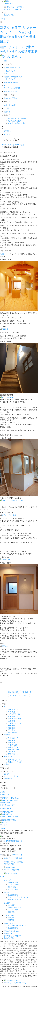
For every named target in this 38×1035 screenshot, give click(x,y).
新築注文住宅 (13, 895)
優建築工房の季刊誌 (11, 931)
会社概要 (11, 905)
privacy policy (21, 983)
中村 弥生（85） (14, 752)
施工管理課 (8, 778)
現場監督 (7, 735)
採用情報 (11, 912)
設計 (5, 706)
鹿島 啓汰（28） (14, 754)
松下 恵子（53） (14, 725)
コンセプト (8, 880)
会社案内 (7, 903)
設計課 (6, 774)
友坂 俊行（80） (14, 716)
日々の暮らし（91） (15, 760)
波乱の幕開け (13, 692)
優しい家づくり (13, 887)
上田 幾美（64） (14, 721)
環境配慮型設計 (13, 882)
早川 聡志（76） (14, 738)
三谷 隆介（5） (13, 730)
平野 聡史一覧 (26, 692)
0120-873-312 (17, 841)
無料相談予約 (9, 938)
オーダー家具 (13, 889)
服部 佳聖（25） (14, 728)
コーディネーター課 (11, 776)
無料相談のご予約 (14, 121)
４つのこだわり (13, 885)
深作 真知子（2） (14, 732)
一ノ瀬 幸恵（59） (15, 723)
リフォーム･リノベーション (18, 897)
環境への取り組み (14, 907)
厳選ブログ (8, 756)
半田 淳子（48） (14, 747)
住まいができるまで (11, 923)
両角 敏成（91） (14, 740)
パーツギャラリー (14, 899)
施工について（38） (15, 762)
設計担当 (11, 918)
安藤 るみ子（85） (15, 719)
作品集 (6, 892)
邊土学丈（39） (14, 749)
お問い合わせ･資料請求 (12, 936)
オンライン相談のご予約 (17, 123)
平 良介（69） (13, 745)
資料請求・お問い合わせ (17, 118)
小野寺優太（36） (14, 714)
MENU (2, 877)
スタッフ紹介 (13, 910)
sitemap (15, 980)
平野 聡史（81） (14, 712)
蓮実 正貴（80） (14, 709)
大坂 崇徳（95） (14, 743)
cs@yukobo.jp (17, 855)
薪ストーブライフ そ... (18, 695)
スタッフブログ (9, 915)
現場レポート (5, 254)
